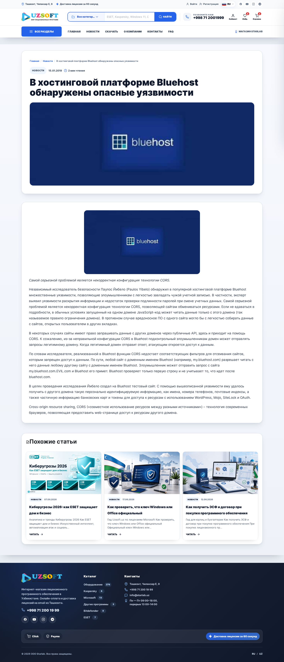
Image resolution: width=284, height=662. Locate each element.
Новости (92, 31)
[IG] (253, 4)
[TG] (260, 4)
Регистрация (211, 4)
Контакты (154, 31)
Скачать (111, 31)
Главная (74, 31)
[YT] (247, 4)
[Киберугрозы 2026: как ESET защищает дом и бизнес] (63, 473)
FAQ (170, 31)
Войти (193, 4)
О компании (133, 31)
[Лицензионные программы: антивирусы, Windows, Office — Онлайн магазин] (42, 17)
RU (253, 653)
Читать (34, 534)
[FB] (240, 4)
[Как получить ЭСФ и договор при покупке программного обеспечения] (220, 473)
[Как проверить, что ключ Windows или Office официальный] (141, 473)
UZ (261, 653)
